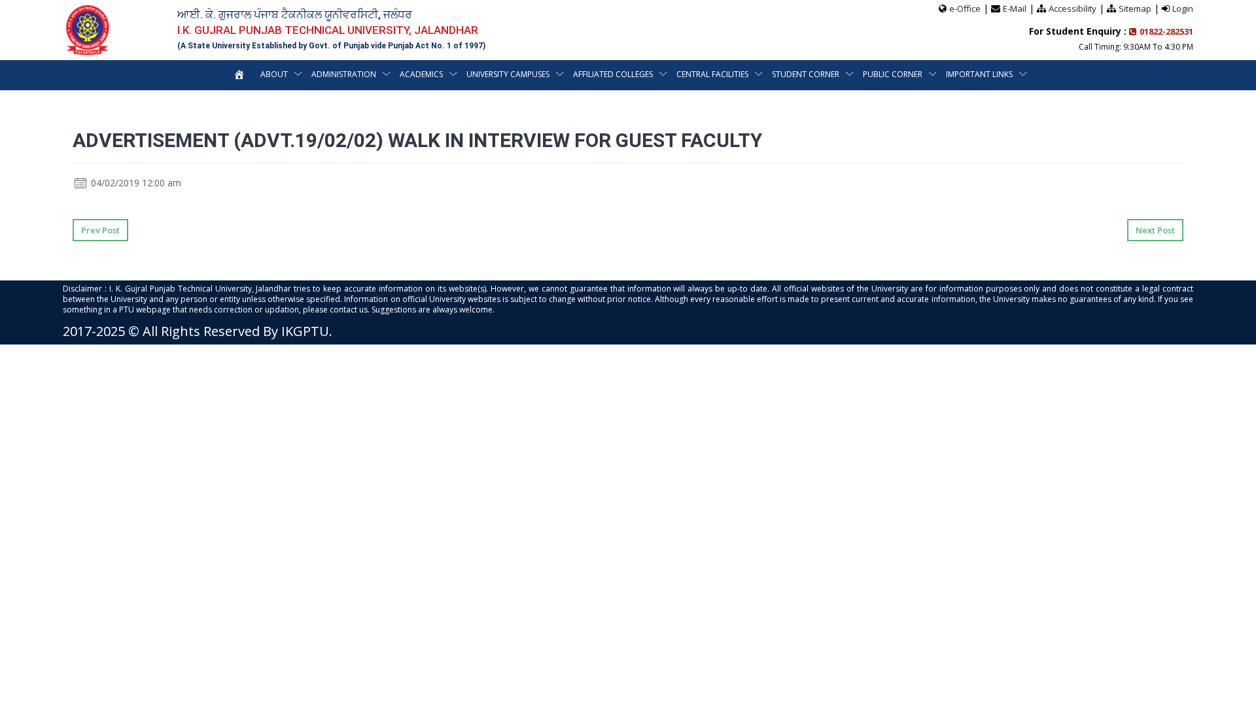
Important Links (979, 74)
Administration (343, 74)
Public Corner (892, 74)
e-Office (965, 8)
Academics (421, 74)
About (274, 74)
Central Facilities (712, 74)
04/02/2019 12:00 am (134, 182)
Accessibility (1072, 8)
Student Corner (805, 74)
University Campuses (508, 74)
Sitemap (1135, 8)
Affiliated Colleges (613, 74)
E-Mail (1014, 8)
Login (1182, 8)
